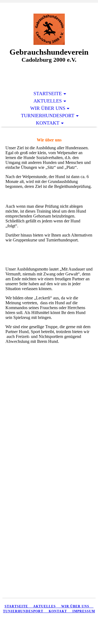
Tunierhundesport (23, 611)
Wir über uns (47, 108)
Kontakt (47, 123)
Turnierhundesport (47, 115)
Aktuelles (47, 101)
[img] (49, 29)
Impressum (83, 611)
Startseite (47, 93)
